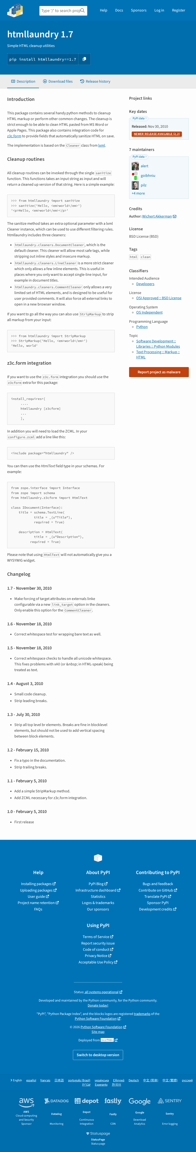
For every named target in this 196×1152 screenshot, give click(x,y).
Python (142, 326)
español (31, 1080)
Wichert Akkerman (157, 216)
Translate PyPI (155, 896)
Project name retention (36, 902)
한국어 (116, 1085)
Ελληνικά (118, 1080)
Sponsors (139, 10)
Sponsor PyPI (158, 902)
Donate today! (98, 1005)
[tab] (23, 81)
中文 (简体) (150, 1080)
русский (187, 1080)
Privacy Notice (96, 955)
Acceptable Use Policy (96, 962)
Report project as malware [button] (159, 372)
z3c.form (14, 136)
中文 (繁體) (170, 1080)
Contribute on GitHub (156, 890)
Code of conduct (96, 949)
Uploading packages (36, 890)
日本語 (59, 1080)
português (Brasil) (79, 1080)
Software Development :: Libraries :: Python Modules (158, 344)
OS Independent (149, 312)
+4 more (138, 193)
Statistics (98, 896)
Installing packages (36, 884)
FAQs (38, 909)
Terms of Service (96, 936)
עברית (86, 1085)
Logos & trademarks (98, 902)
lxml (101, 145)
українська (102, 1080)
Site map (98, 1031)
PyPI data (138, 118)
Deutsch (134, 1080)
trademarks (142, 1013)
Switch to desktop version (98, 1055)
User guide (36, 896)
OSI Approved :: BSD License (158, 298)
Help (103, 10)
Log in (159, 10)
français (45, 1080)
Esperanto (101, 1085)
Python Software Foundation (96, 1018)
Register (178, 10)
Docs (119, 10)
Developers (145, 284)
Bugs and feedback (158, 884)
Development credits (155, 909)
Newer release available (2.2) (157, 134)
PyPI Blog (96, 884)
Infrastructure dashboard (96, 890)
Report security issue (98, 943)
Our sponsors (98, 909)
